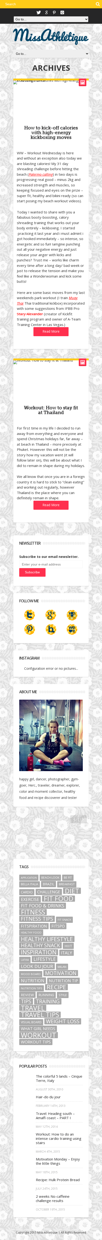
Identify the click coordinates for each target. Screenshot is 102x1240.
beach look (50, 878)
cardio (27, 892)
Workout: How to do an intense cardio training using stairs (58, 1138)
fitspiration (34, 926)
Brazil (48, 884)
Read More (51, 331)
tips (26, 1001)
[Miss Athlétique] (51, 36)
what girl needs (38, 1028)
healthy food (31, 932)
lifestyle (44, 959)
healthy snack (40, 945)
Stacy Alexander (30, 313)
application (29, 877)
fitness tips (37, 919)
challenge (48, 892)
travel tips (40, 1015)
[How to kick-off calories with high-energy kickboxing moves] (51, 82)
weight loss (62, 1021)
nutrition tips (31, 988)
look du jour (37, 966)
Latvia (25, 960)
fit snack (64, 919)
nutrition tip (63, 980)
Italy (66, 953)
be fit (68, 878)
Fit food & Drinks (42, 906)
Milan (62, 967)
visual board (31, 1022)
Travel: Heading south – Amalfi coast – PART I (55, 1115)
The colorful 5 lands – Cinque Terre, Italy (59, 1078)
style (63, 995)
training (48, 1001)
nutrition (32, 980)
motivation (60, 973)
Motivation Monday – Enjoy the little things (58, 1161)
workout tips (36, 1042)
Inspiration (38, 952)
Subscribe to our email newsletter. (49, 556)
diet (72, 891)
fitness (33, 912)
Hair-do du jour (48, 1096)
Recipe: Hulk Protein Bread (58, 1179)
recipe (56, 987)
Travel (33, 1008)
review (27, 994)
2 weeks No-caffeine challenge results (53, 1198)
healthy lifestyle (47, 939)
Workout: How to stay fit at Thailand (51, 410)
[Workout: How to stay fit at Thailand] (51, 362)
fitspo (58, 926)
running (46, 995)
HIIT (68, 945)
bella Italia (29, 884)
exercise (30, 899)
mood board (31, 974)
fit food (58, 899)
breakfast (67, 884)
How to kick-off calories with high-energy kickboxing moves (51, 132)
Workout (38, 1035)
